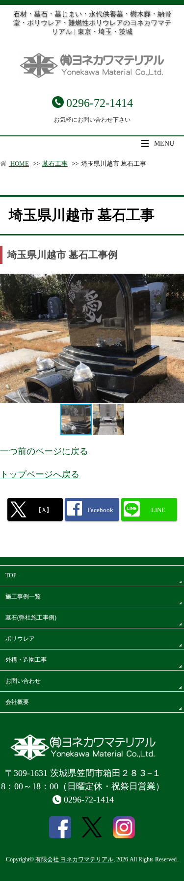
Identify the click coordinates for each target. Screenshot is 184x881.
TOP (11, 575)
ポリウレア (20, 638)
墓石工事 (55, 163)
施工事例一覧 (23, 596)
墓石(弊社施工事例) (30, 617)
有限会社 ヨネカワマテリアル (74, 859)
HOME (19, 163)
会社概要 (17, 702)
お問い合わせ (23, 680)
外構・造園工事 (26, 659)
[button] (108, 419)
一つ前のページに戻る (44, 451)
